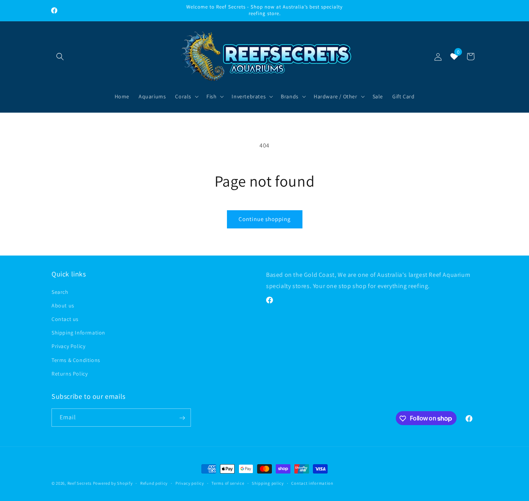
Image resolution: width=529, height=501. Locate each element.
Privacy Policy (68, 346)
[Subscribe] (182, 418)
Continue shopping (265, 219)
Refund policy (154, 483)
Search (60, 291)
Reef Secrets (80, 483)
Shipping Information (78, 332)
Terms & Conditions (76, 359)
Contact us (65, 318)
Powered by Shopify (113, 483)
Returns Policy (70, 373)
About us (63, 305)
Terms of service (227, 483)
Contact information (312, 483)
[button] (60, 56)
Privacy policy (189, 483)
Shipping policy (268, 483)
